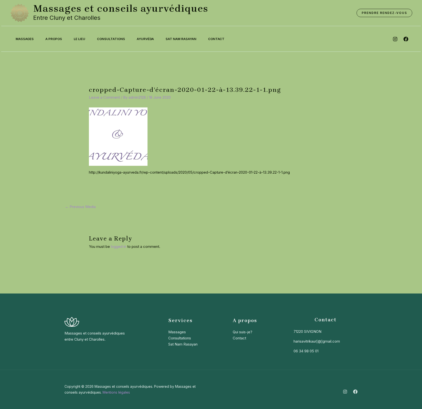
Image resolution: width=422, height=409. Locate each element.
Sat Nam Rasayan (181, 39)
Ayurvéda (145, 39)
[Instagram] (345, 391)
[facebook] (405, 39)
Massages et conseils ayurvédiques (120, 8)
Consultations (111, 39)
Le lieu (79, 39)
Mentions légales (116, 392)
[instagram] (395, 39)
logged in (118, 246)
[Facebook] (355, 391)
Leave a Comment (104, 97)
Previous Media (80, 206)
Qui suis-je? (242, 332)
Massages (25, 39)
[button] (384, 13)
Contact (216, 39)
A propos (53, 39)
